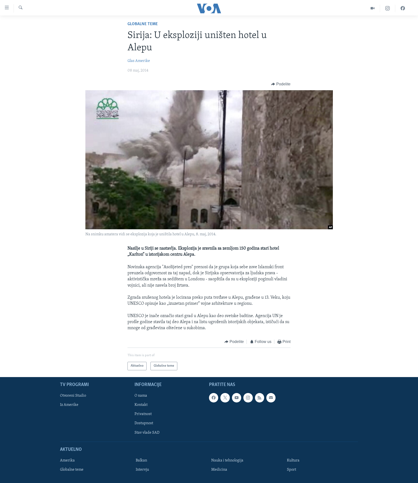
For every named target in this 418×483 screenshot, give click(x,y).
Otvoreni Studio (73, 396)
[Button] (281, 84)
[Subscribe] (271, 397)
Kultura (293, 460)
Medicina (219, 470)
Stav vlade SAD (146, 432)
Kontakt (141, 405)
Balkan (141, 460)
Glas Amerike (138, 61)
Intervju (142, 470)
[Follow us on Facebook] (213, 397)
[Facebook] (402, 8)
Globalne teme (142, 24)
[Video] (372, 8)
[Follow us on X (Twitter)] (225, 397)
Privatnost (143, 414)
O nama (140, 396)
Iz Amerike (69, 405)
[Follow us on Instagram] (248, 397)
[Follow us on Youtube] (236, 397)
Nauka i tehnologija (227, 460)
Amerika (67, 460)
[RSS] (259, 397)
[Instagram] (387, 8)
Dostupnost (143, 423)
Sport (291, 470)
